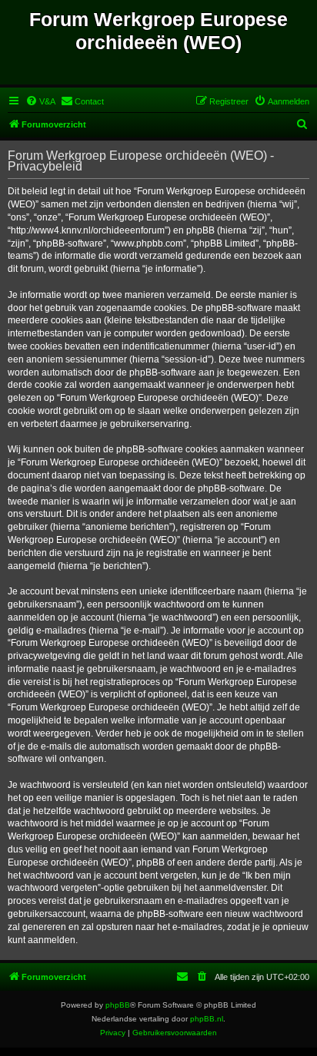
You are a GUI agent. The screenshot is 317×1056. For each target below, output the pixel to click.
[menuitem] (40, 101)
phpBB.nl (206, 1019)
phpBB (117, 1005)
